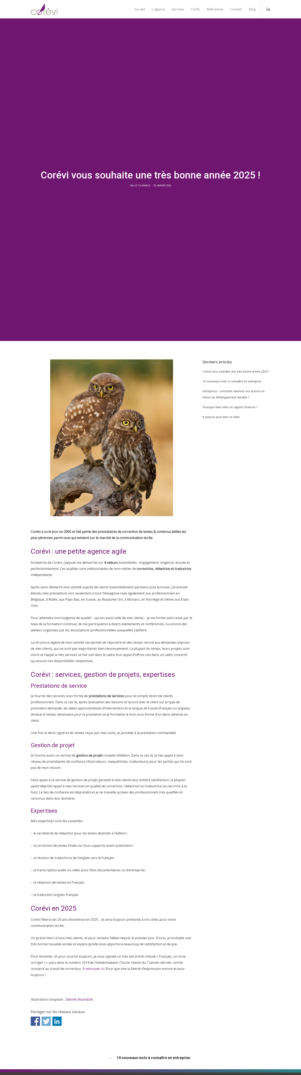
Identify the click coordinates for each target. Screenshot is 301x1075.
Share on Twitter (46, 1021)
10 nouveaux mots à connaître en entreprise (232, 381)
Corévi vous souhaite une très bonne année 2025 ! (236, 371)
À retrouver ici (93, 968)
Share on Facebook (35, 1021)
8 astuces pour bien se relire (221, 417)
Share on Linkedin (57, 1021)
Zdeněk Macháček (79, 999)
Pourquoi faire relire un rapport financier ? (230, 407)
